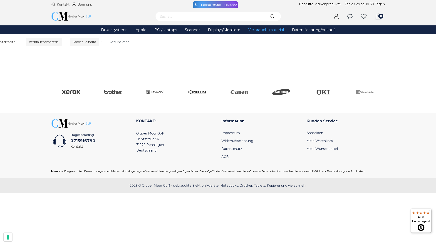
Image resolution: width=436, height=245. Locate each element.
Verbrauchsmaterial (44, 42)
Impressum (230, 133)
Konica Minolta (84, 42)
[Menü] (428, 211)
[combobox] (209, 16)
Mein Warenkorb (320, 141)
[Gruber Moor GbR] (75, 16)
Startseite (7, 42)
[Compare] (350, 16)
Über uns (84, 4)
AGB (225, 157)
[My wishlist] (363, 16)
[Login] (336, 16)
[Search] (272, 16)
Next (380, 91)
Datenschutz (231, 149)
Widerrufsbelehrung (237, 141)
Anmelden (315, 133)
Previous (55, 91)
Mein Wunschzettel (322, 149)
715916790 (218, 4)
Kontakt (63, 4)
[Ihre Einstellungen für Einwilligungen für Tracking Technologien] (8, 237)
